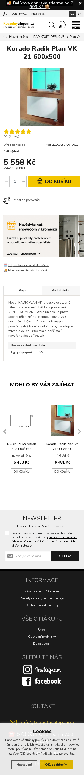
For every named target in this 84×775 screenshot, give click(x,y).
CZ (72, 14)
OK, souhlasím (56, 765)
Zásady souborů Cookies (42, 591)
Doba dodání (42, 644)
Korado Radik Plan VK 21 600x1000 (62, 446)
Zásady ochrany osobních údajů (42, 598)
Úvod (42, 630)
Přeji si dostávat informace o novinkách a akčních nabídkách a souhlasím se (44, 539)
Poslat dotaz (61, 290)
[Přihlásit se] (5, 13)
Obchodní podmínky (42, 637)
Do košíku (22, 472)
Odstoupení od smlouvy (42, 605)
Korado (20, 145)
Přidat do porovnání (26, 200)
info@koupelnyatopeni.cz (47, 722)
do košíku (57, 181)
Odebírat (65, 556)
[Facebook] (42, 681)
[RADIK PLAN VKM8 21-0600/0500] (21, 420)
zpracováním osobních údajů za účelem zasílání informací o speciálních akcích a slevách (44, 541)
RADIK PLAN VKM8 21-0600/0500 (21, 446)
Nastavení (24, 765)
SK (79, 14)
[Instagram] (42, 669)
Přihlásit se (37, 14)
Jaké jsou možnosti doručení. (28, 270)
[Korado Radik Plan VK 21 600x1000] (62, 420)
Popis (23, 290)
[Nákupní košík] (62, 24)
